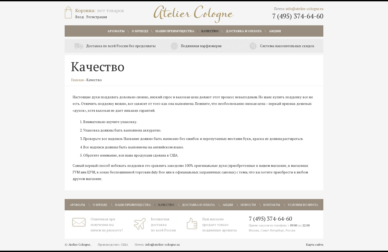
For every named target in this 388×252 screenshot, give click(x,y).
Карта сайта (314, 244)
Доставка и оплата (244, 31)
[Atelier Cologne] (193, 14)
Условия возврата (303, 205)
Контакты (271, 205)
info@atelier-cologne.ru (304, 8)
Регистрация (96, 16)
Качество (210, 31)
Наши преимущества (174, 31)
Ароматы (116, 31)
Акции (275, 31)
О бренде (140, 31)
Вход (79, 16)
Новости (248, 205)
